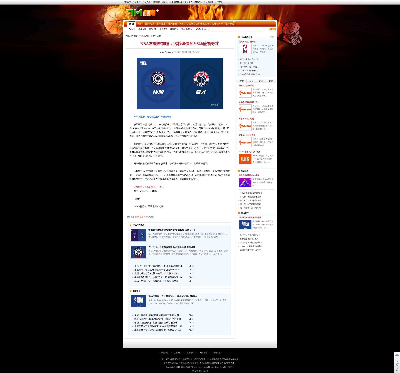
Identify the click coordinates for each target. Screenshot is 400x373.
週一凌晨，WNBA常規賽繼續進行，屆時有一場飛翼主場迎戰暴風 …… (262, 92)
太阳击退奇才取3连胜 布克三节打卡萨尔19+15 (156, 273)
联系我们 (177, 353)
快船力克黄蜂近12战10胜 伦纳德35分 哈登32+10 (171, 230)
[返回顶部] (397, 355)
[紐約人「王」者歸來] (245, 49)
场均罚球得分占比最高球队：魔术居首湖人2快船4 (172, 296)
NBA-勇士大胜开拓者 (249, 70)
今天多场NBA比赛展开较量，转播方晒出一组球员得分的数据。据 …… (262, 224)
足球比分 (136, 2)
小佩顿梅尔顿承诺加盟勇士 (251, 193)
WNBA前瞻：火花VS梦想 (249, 152)
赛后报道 (153, 29)
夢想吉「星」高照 (246, 119)
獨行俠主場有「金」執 (249, 59)
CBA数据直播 (202, 24)
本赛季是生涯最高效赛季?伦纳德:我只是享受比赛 (158, 326)
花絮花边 (174, 29)
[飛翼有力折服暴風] (245, 93)
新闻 (261, 81)
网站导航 (203, 353)
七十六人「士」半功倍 (249, 67)
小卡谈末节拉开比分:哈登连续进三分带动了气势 (157, 330)
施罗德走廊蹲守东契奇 (249, 239)
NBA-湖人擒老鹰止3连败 (250, 74)
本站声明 (164, 353)
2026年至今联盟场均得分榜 (250, 217)
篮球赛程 (172, 24)
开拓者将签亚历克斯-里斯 (250, 197)
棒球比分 (165, 2)
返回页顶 (216, 353)
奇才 (146, 217)
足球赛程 (156, 2)
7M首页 (127, 2)
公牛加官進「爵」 (247, 63)
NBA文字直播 (186, 24)
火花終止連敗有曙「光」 (249, 102)
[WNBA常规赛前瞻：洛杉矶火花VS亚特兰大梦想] (245, 159)
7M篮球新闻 (144, 36)
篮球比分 (149, 24)
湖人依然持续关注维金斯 (249, 175)
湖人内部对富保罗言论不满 (251, 243)
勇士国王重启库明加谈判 (250, 208)
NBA (140, 24)
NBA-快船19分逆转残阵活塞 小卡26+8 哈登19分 (157, 281)
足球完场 (146, 2)
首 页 (131, 24)
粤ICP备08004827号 (200, 371)
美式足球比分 (177, 2)
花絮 (271, 81)
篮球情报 (230, 24)
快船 (141, 217)
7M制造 (132, 29)
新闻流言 (163, 29)
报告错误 (190, 353)
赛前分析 (142, 29)
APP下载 (218, 2)
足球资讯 (198, 2)
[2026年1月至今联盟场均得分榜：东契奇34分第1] (245, 225)
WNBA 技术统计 (203, 29)
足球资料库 (208, 2)
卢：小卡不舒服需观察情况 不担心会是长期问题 (171, 247)
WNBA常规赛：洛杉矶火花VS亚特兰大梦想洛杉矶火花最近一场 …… (262, 159)
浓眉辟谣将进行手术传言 (250, 250)
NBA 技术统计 (187, 29)
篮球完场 (161, 24)
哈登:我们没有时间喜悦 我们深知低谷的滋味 (155, 322)
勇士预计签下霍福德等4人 (251, 204)
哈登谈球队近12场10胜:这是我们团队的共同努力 (157, 319)
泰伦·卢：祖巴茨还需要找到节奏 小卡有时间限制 (158, 266)
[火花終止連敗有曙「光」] (245, 109)
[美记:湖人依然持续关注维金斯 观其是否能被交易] (245, 182)
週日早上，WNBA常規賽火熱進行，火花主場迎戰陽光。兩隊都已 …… (262, 109)
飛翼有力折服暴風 (246, 85)
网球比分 (188, 2)
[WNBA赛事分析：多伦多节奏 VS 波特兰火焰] (245, 142)
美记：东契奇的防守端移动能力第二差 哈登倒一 (157, 315)
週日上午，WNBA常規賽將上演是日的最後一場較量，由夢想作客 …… (262, 125)
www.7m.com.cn (166, 52)
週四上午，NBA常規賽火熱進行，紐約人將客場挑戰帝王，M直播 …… (262, 48)
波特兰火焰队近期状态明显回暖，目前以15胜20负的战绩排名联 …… (262, 142)
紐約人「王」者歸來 (247, 42)
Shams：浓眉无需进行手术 (251, 246)
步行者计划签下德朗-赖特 (250, 200)
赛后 (251, 81)
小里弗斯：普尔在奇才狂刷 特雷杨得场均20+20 (157, 270)
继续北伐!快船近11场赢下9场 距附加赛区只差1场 (158, 277)
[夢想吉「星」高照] (245, 126)
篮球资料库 (217, 24)
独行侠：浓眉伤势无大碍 (250, 235)
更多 (272, 37)
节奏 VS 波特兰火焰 (247, 135)
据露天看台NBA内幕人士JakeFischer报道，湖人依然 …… (262, 182)
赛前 (242, 81)
